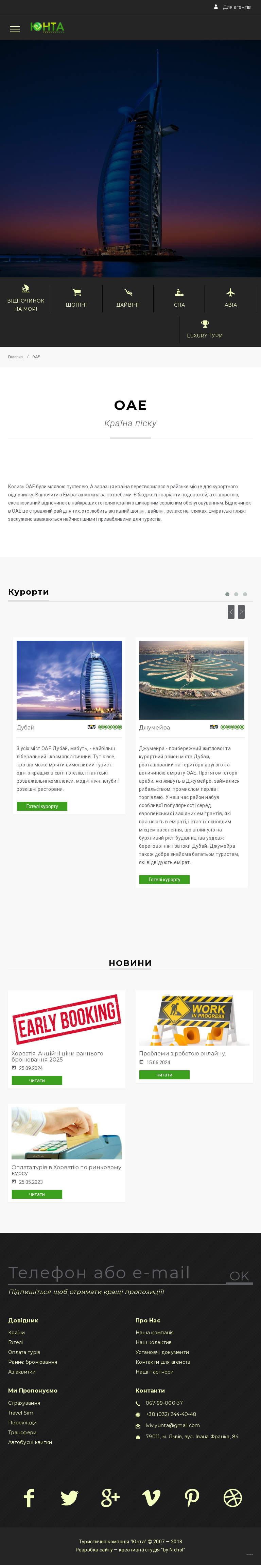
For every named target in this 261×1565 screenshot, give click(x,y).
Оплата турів (24, 1352)
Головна (15, 357)
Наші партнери (155, 1372)
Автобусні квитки (30, 1442)
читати (37, 1080)
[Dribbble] (232, 1498)
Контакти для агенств (163, 1362)
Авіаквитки (22, 1372)
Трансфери (22, 1432)
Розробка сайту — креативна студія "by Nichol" (130, 1549)
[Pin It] (191, 1498)
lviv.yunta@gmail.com (173, 1425)
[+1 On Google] (110, 1498)
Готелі (15, 1342)
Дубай (26, 727)
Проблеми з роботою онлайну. (182, 1053)
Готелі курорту (42, 806)
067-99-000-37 (164, 1403)
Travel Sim (20, 1413)
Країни (16, 1333)
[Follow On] (69, 1498)
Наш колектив (154, 1342)
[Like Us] (28, 1498)
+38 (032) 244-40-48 (171, 1414)
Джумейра (154, 727)
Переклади (22, 1423)
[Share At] (151, 1498)
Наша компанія (155, 1333)
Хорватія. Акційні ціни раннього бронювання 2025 (57, 1056)
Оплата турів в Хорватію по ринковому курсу (66, 1170)
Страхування (24, 1403)
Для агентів (236, 7)
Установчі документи (162, 1352)
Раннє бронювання (32, 1362)
